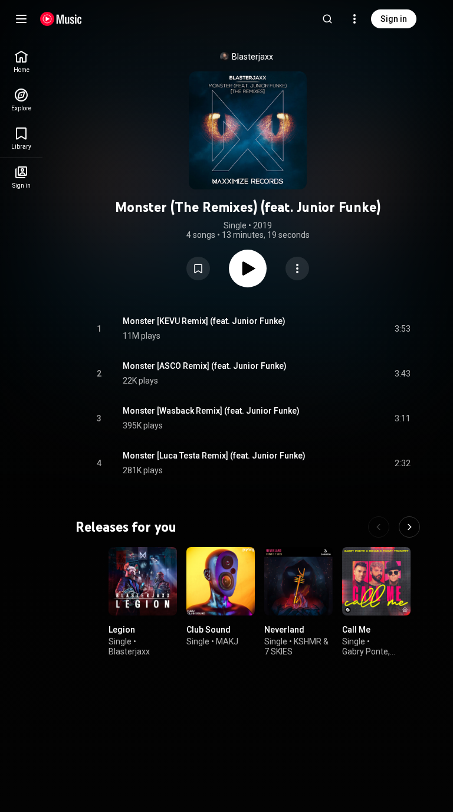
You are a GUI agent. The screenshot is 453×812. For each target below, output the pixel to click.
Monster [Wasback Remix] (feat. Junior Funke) (211, 410)
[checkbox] (402, 329)
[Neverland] (298, 581)
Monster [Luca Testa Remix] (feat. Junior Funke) (214, 455)
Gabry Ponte (365, 651)
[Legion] (143, 581)
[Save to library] (198, 268)
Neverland (284, 629)
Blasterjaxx (252, 56)
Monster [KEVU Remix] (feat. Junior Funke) (204, 321)
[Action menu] (297, 268)
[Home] (61, 19)
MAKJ (227, 641)
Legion (122, 629)
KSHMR (307, 641)
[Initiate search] (327, 18)
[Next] (409, 527)
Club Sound (208, 629)
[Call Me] (376, 581)
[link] (21, 61)
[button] (198, 268)
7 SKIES (278, 651)
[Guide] (21, 19)
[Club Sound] (220, 581)
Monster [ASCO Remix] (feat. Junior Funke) (205, 366)
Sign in (393, 19)
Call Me (356, 629)
